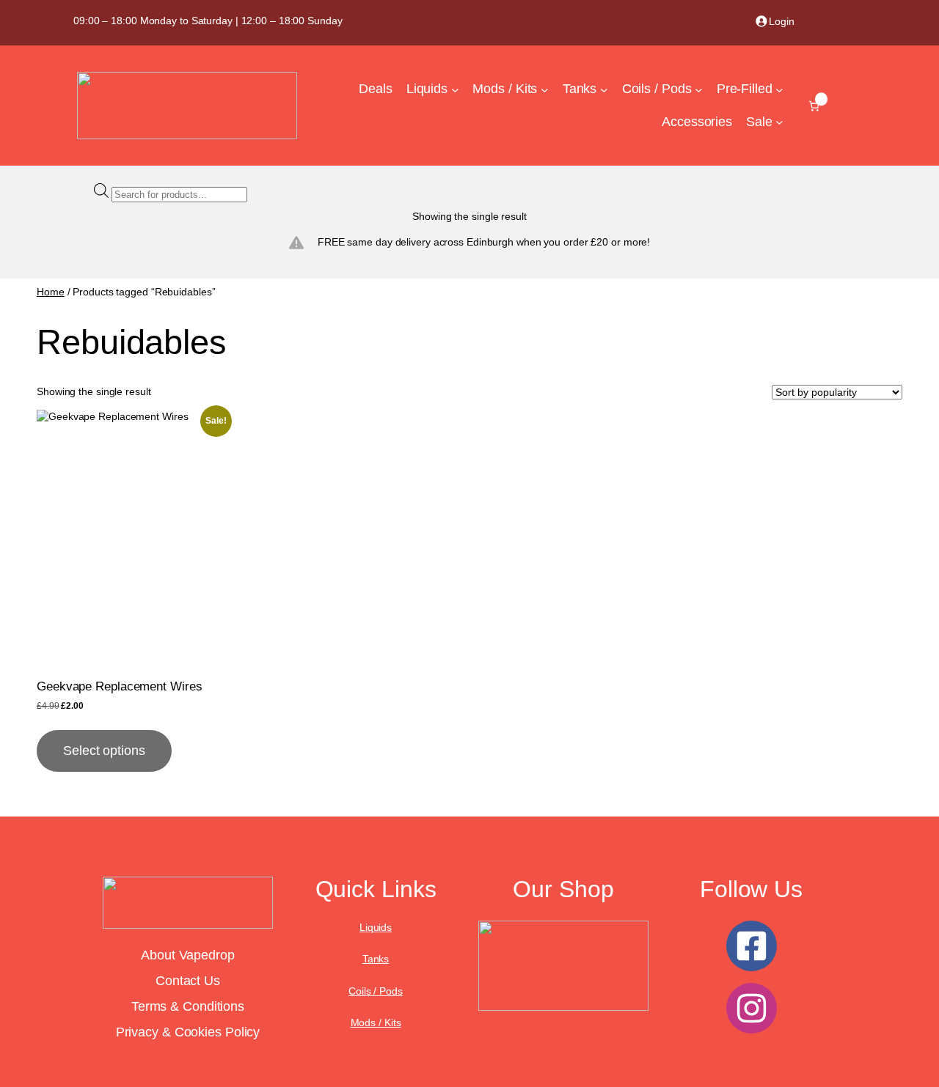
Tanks (376, 959)
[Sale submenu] (779, 122)
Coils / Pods (375, 991)
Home (51, 292)
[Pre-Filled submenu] (779, 90)
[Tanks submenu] (604, 90)
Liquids (375, 927)
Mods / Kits (376, 1022)
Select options (104, 750)
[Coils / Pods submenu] (699, 90)
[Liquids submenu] (455, 90)
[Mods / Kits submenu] (545, 90)
